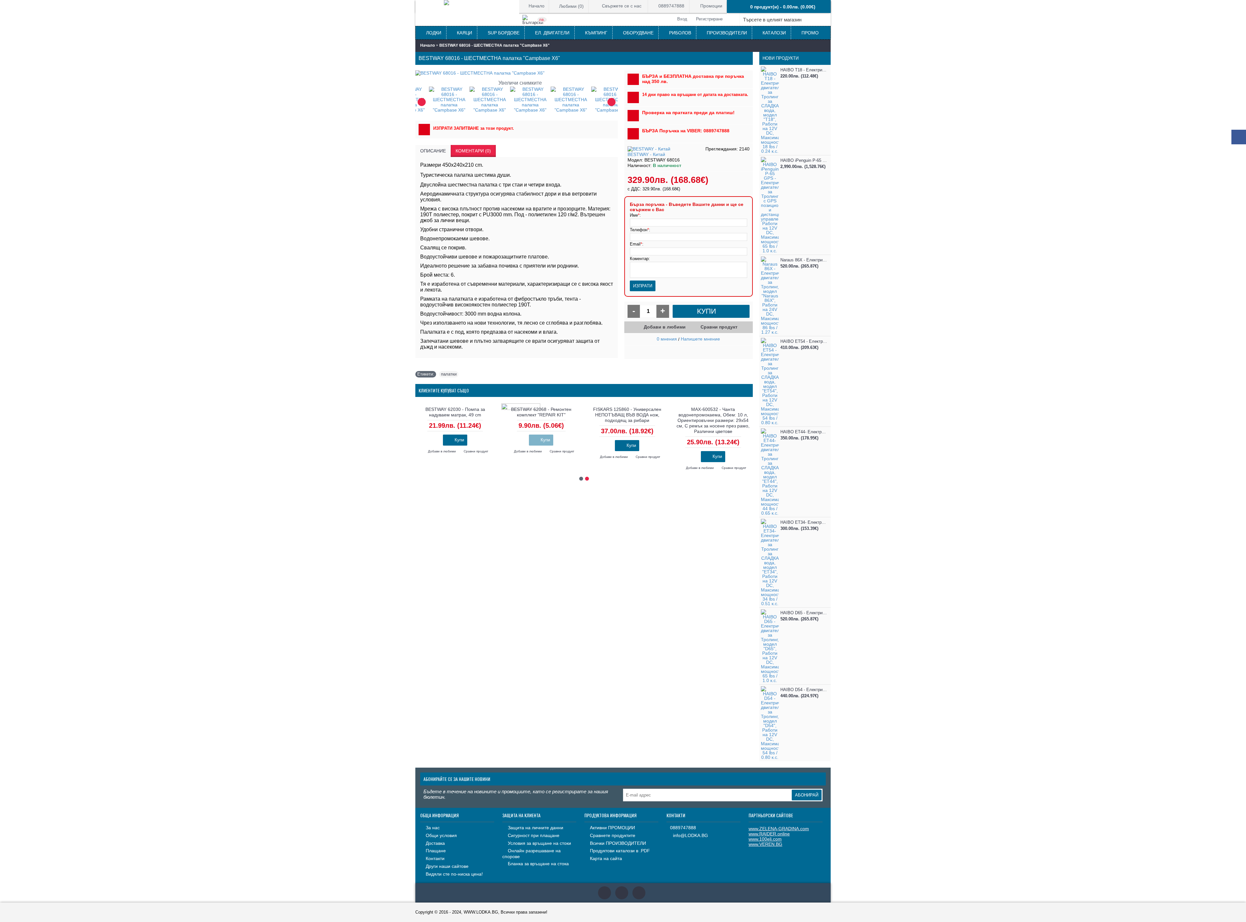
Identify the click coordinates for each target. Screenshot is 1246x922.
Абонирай (806, 795)
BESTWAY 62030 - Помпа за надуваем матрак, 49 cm (455, 412)
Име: (635, 215)
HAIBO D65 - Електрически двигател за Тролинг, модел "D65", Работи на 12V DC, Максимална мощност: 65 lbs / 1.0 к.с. (803, 612)
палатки (449, 374)
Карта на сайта (606, 858)
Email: (636, 244)
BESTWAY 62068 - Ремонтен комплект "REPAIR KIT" (541, 412)
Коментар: (640, 258)
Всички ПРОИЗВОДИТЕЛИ (618, 843)
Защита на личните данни (535, 827)
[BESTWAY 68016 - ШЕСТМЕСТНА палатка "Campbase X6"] (435, 99)
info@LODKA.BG (690, 835)
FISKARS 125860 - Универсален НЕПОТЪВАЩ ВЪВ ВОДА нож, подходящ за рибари (627, 415)
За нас (433, 827)
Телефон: (640, 229)
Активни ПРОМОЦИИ (612, 827)
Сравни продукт (719, 326)
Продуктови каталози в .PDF (620, 850)
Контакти (435, 858)
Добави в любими (665, 326)
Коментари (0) (473, 150)
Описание (433, 150)
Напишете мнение (700, 338)
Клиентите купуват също (444, 390)
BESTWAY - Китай (646, 154)
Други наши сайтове (447, 866)
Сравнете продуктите (612, 835)
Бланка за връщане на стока (538, 863)
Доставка (435, 843)
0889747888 (683, 827)
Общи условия (441, 835)
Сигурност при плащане (533, 835)
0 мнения (667, 338)
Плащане (436, 850)
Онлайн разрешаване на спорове (531, 853)
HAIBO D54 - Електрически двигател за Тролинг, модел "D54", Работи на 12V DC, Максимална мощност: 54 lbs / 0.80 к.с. (803, 689)
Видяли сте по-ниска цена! (454, 874)
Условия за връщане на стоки (539, 843)
